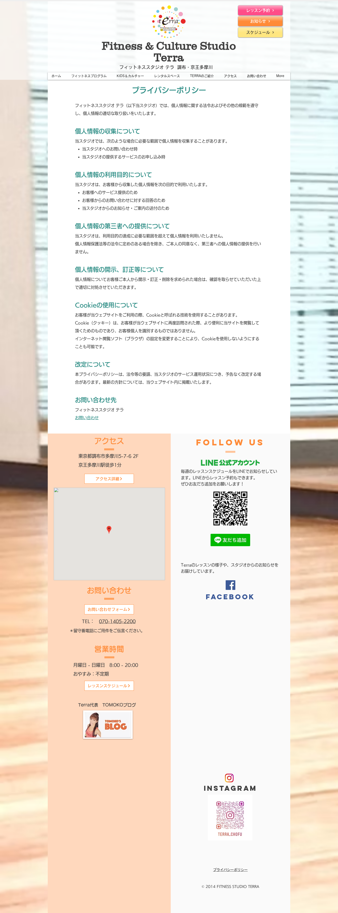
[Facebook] (230, 585)
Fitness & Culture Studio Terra (169, 51)
